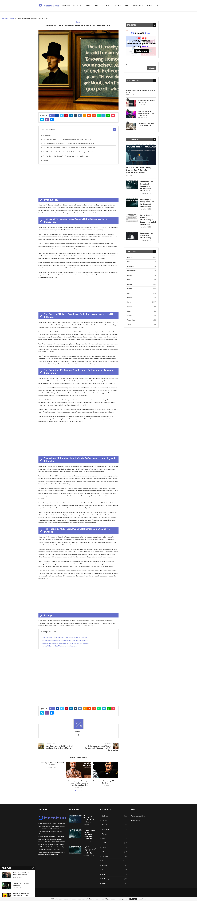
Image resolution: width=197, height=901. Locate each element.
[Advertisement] (78, 180)
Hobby (126, 5)
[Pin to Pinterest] (66, 115)
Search (128, 65)
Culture (76, 5)
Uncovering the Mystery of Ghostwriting (146, 235)
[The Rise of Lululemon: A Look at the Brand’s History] (131, 103)
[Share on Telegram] (103, 115)
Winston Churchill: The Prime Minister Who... (21, 874)
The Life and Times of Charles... (21, 884)
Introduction (47, 135)
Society (141, 306)
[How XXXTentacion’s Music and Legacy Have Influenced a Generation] (131, 114)
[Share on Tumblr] (75, 115)
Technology (136, 5)
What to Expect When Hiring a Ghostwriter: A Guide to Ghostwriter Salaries (139, 170)
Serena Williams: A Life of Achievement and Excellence (59, 646)
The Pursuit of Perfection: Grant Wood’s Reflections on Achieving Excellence (69, 147)
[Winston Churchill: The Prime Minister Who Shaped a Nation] (6, 875)
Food (96, 5)
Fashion (87, 5)
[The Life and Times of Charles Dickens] (6, 885)
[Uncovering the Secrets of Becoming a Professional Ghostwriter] (132, 185)
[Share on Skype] (42, 119)
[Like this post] (52, 115)
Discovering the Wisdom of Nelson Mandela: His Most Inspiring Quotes (65, 640)
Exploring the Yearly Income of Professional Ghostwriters (147, 203)
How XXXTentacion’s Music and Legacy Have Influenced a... (146, 113)
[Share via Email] (52, 119)
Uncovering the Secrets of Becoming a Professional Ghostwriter (146, 186)
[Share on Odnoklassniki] (84, 115)
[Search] (157, 6)
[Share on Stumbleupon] (94, 115)
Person (141, 302)
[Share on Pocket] (113, 115)
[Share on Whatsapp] (99, 115)
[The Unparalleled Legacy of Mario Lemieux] (105, 770)
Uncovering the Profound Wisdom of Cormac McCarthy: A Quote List (64, 637)
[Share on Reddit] (89, 115)
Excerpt (45, 160)
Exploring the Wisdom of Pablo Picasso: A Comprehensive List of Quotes (65, 643)
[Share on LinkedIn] (71, 115)
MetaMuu (78, 732)
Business (65, 5)
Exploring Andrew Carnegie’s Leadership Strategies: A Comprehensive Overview (78, 783)
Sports (141, 315)
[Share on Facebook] (57, 115)
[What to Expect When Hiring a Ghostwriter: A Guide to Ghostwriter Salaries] (141, 155)
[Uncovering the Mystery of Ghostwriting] (132, 236)
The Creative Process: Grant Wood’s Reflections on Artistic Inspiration (67, 139)
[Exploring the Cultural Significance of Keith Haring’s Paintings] (6, 896)
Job (141, 293)
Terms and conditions (138, 816)
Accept (133, 899)
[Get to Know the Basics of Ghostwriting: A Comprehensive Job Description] (132, 218)
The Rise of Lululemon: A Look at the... (146, 101)
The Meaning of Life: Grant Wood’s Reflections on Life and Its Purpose (66, 156)
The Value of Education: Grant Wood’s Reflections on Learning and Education (69, 152)
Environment (141, 270)
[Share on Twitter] (62, 115)
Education (141, 266)
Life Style (115, 5)
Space (141, 311)
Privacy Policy (135, 820)
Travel (148, 5)
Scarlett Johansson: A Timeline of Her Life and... (140, 91)
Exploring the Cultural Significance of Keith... (21, 894)
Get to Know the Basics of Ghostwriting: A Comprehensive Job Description (148, 219)
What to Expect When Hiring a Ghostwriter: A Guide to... (89, 819)
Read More (142, 899)
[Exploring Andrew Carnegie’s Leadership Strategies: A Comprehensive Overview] (78, 770)
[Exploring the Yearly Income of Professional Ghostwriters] (132, 202)
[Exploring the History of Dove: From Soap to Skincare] (131, 126)
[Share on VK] (80, 115)
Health (104, 5)
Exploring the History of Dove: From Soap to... (146, 124)
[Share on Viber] (47, 119)
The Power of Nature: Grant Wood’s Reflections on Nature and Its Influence (68, 143)
